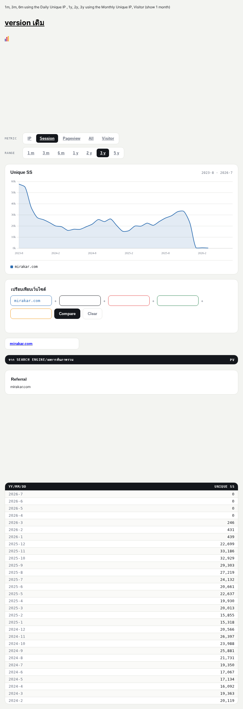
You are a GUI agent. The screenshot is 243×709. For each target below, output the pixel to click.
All (91, 138)
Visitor (108, 138)
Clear (92, 313)
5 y (116, 153)
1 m (31, 153)
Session (47, 138)
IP (29, 138)
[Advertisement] (121, 85)
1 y (75, 153)
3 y (102, 153)
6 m (61, 153)
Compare (67, 313)
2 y (89, 153)
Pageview (71, 138)
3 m (46, 153)
